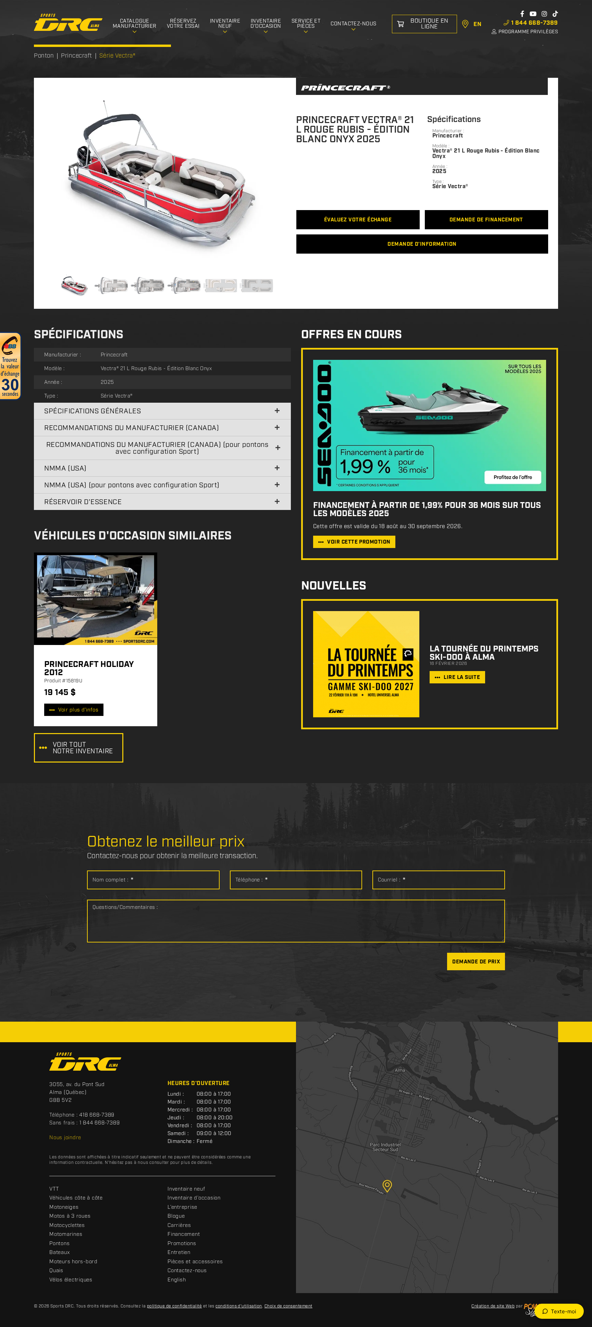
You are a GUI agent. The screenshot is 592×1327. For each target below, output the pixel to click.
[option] (165, 178)
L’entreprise (182, 1207)
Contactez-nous (187, 1270)
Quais (56, 1270)
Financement (184, 1234)
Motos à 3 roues (69, 1216)
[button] (57, 178)
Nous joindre (65, 1137)
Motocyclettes (67, 1225)
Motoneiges (64, 1207)
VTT (54, 1189)
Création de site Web (493, 1306)
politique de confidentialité (174, 1306)
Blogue (176, 1216)
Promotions (182, 1243)
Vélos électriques (70, 1280)
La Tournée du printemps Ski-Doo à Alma (484, 653)
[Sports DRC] (68, 22)
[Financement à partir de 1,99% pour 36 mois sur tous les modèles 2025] (429, 425)
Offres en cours (351, 335)
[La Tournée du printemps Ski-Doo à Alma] (366, 664)
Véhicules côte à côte (76, 1198)
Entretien (179, 1252)
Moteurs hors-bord (73, 1261)
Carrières (179, 1225)
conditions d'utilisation (238, 1306)
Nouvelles (333, 586)
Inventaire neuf (186, 1189)
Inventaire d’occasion (194, 1198)
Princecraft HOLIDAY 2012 (89, 668)
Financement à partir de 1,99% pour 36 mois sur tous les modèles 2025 (427, 509)
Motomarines (65, 1234)
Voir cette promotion (358, 542)
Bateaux (59, 1252)
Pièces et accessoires (195, 1261)
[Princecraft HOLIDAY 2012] (95, 598)
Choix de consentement (288, 1306)
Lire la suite (462, 677)
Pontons (59, 1243)
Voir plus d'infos (78, 710)
